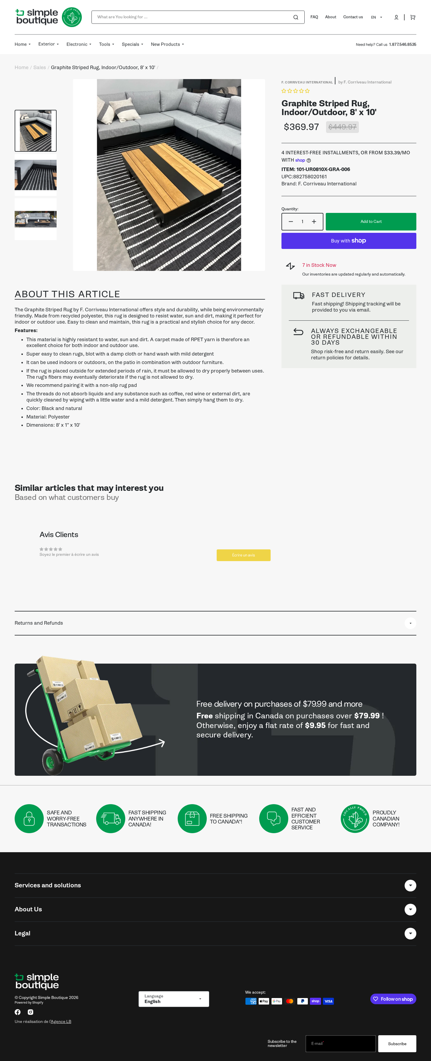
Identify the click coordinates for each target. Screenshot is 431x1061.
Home (21, 68)
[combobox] (198, 17)
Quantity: (289, 209)
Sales (39, 68)
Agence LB (61, 1021)
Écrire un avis (243, 555)
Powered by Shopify (29, 1002)
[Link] (215, 719)
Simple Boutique (53, 997)
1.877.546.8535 (402, 44)
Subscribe (397, 1043)
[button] (396, 17)
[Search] (297, 17)
